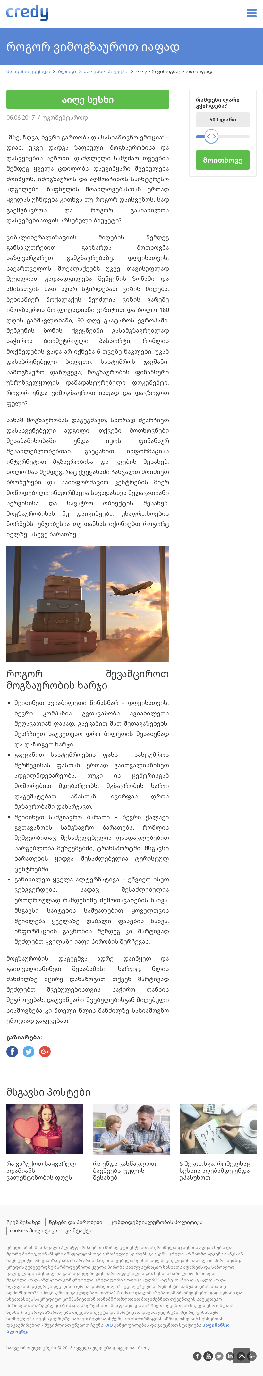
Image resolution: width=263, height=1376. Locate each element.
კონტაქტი (79, 1230)
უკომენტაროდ (65, 117)
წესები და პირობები (75, 1222)
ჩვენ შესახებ (23, 1222)
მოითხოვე (223, 159)
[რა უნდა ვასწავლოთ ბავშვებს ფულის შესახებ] (131, 1129)
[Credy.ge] (27, 14)
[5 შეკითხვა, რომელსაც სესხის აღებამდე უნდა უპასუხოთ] (218, 1129)
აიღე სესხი (88, 99)
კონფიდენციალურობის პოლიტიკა (156, 1222)
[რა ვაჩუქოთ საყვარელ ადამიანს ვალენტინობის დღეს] (44, 1129)
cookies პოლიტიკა (33, 1230)
